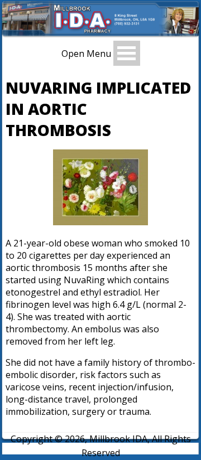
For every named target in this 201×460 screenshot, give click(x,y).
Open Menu (86, 53)
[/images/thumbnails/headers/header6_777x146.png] (100, 34)
